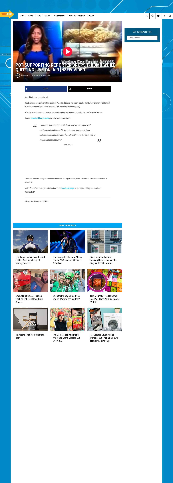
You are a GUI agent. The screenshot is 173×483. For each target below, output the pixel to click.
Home (22, 16)
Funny (30, 16)
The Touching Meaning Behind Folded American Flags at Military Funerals (30, 260)
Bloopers (37, 201)
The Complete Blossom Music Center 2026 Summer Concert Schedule (67, 260)
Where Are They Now (77, 16)
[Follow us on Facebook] (164, 16)
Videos (47, 16)
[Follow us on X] (170, 16)
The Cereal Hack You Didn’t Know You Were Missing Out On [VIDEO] (66, 337)
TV (43, 201)
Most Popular (59, 16)
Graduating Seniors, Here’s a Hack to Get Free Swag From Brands (29, 299)
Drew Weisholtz (25, 75)
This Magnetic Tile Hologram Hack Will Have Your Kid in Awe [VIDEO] (105, 299)
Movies (91, 16)
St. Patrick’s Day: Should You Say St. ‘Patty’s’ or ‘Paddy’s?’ (66, 297)
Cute (39, 16)
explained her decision (40, 118)
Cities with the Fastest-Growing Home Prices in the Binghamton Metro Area (103, 260)
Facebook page (67, 188)
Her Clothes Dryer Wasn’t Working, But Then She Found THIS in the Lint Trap (104, 337)
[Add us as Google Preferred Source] (152, 16)
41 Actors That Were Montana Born (30, 336)
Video (46, 201)
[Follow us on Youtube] (158, 16)
